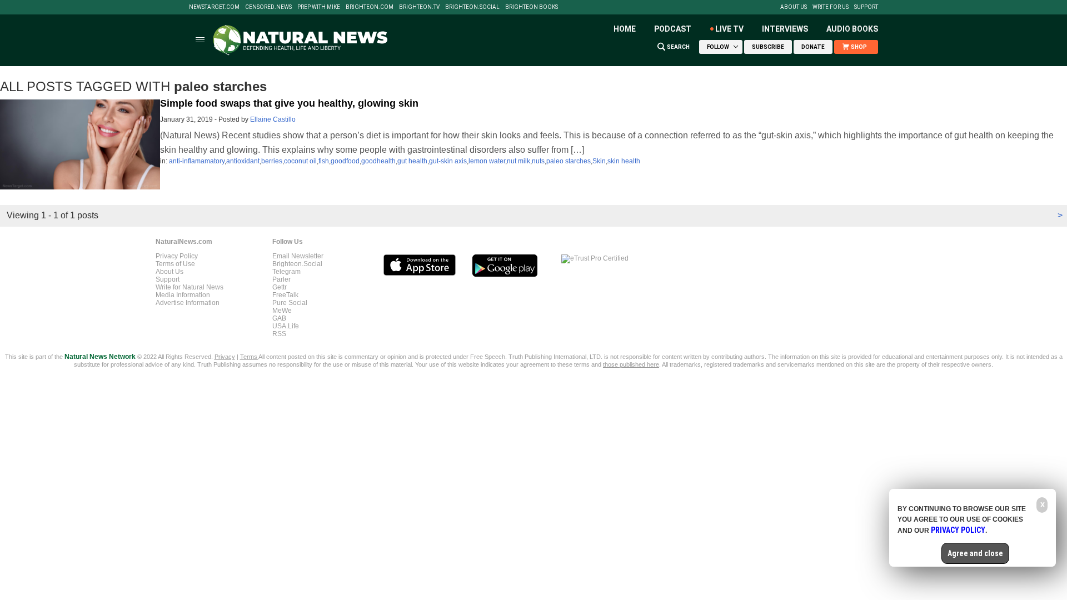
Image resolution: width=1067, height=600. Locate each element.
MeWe (282, 310)
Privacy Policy (177, 256)
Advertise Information (188, 303)
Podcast (672, 28)
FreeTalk (285, 295)
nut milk (518, 161)
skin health (623, 161)
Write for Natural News (189, 287)
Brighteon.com (369, 7)
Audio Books (852, 28)
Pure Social (289, 303)
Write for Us (830, 7)
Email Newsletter (297, 256)
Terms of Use (175, 264)
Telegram (286, 272)
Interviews (785, 28)
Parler (281, 279)
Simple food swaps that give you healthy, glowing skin (289, 103)
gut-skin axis (448, 161)
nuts (538, 161)
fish (323, 161)
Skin (599, 161)
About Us (793, 7)
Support (866, 7)
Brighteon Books (531, 7)
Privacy (225, 356)
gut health (412, 161)
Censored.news (268, 7)
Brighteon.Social (472, 7)
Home (625, 28)
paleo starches (568, 161)
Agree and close (975, 553)
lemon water (486, 161)
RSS (279, 334)
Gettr (279, 287)
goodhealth (378, 161)
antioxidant (243, 161)
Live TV (729, 28)
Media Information (183, 295)
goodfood (345, 161)
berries (271, 161)
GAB (279, 318)
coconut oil (300, 161)
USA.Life (285, 326)
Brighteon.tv (419, 7)
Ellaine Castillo (273, 119)
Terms (249, 356)
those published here (631, 364)
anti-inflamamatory (197, 161)
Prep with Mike (318, 7)
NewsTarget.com (214, 7)
